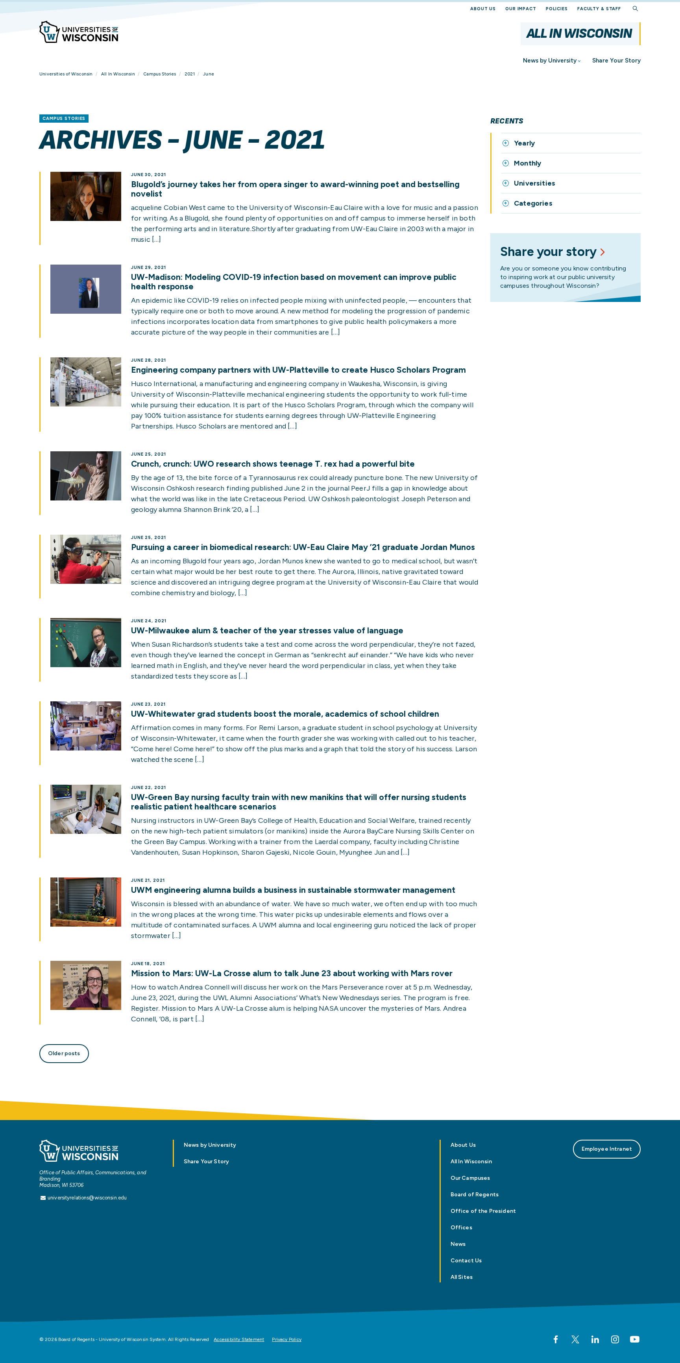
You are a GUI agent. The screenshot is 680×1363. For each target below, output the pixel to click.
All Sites (462, 1277)
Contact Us (466, 1260)
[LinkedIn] (595, 1339)
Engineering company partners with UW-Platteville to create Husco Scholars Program (298, 370)
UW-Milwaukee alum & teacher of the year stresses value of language (267, 630)
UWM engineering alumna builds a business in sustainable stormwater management (293, 890)
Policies (557, 8)
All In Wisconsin (579, 33)
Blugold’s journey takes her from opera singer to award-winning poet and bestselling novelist (295, 189)
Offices (461, 1227)
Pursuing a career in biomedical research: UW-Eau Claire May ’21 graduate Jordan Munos (303, 547)
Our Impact (520, 8)
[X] (575, 1339)
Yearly (524, 143)
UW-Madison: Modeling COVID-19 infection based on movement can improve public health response (293, 281)
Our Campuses (470, 1178)
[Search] (635, 9)
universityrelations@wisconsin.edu (87, 1198)
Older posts (64, 1053)
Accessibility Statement (239, 1339)
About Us (483, 8)
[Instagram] (615, 1339)
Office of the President (483, 1211)
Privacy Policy (286, 1339)
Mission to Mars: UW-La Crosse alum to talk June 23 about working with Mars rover (292, 973)
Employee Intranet (607, 1149)
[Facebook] (555, 1339)
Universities (534, 183)
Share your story (548, 251)
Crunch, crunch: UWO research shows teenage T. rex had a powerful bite (273, 464)
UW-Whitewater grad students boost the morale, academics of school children (285, 714)
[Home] (78, 32)
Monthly (527, 163)
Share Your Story (616, 60)
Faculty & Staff (599, 8)
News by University (550, 60)
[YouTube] (635, 1339)
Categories (533, 203)
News (458, 1244)
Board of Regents (475, 1194)
